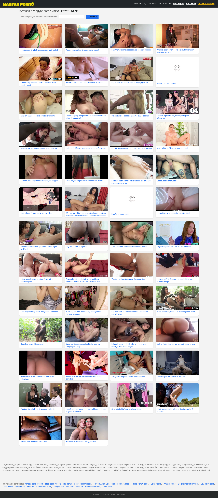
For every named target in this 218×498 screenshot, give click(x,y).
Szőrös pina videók (82, 484)
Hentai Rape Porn (93, 487)
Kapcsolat (96, 494)
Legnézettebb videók (152, 3)
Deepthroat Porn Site (24, 487)
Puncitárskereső (206, 3)
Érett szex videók (53, 484)
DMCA (113, 494)
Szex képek (178, 3)
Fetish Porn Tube (43, 487)
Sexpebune (59, 487)
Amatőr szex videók (34, 484)
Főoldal (137, 3)
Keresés (167, 3)
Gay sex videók (207, 484)
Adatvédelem (121, 494)
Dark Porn (107, 487)
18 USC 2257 (105, 494)
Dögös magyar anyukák (188, 484)
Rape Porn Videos (140, 484)
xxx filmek (8, 487)
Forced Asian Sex (101, 484)
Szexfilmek (191, 3)
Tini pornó (67, 484)
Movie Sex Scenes (74, 487)
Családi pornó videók (121, 484)
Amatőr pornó (170, 484)
